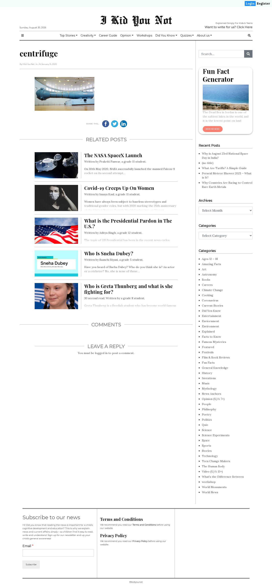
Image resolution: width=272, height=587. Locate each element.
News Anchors (211, 394)
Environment (210, 326)
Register (263, 3)
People (206, 404)
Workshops (144, 35)
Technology (210, 456)
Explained (208, 331)
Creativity (87, 35)
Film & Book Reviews (216, 357)
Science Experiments (216, 435)
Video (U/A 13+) (212, 471)
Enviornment (210, 321)
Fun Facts (208, 362)
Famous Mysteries (214, 342)
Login (250, 3)
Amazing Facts (211, 264)
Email (28, 546)
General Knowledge (215, 368)
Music (206, 383)
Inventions (209, 378)
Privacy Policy (140, 541)
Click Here (244, 27)
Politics (207, 419)
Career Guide (108, 35)
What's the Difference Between (223, 476)
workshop (209, 482)
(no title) (207, 163)
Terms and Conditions (144, 524)
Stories (207, 451)
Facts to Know (211, 336)
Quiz (205, 425)
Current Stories (212, 305)
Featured (208, 347)
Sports (206, 445)
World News (210, 492)
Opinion (125, 35)
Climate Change (212, 290)
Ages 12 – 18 (210, 259)
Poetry (206, 414)
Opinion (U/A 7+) (213, 399)
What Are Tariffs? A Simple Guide (224, 168)
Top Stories (67, 35)
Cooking (207, 295)
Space (206, 440)
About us (203, 35)
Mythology (209, 388)
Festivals (208, 352)
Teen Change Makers (216, 461)
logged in (101, 353)
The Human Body (213, 466)
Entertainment (211, 316)
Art (204, 269)
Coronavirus (210, 300)
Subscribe (31, 564)
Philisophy (209, 409)
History (207, 373)
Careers (207, 285)
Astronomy (209, 274)
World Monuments (214, 487)
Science (207, 430)
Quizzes (186, 35)
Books (206, 279)
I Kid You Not (136, 20)
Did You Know (165, 35)
